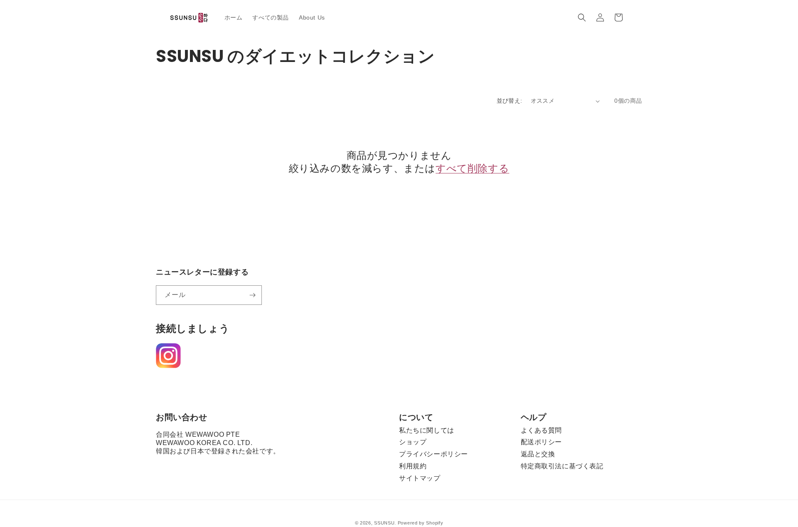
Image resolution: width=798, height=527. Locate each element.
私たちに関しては (426, 430)
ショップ (412, 441)
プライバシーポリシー (433, 454)
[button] (582, 17)
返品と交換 (538, 454)
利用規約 (412, 466)
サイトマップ (420, 478)
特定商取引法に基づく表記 (562, 466)
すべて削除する (472, 168)
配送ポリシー (541, 441)
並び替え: (509, 100)
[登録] (252, 295)
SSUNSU (384, 522)
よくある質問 (541, 430)
